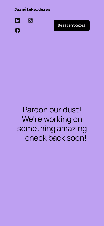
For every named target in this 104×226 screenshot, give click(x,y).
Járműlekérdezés (32, 9)
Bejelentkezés (71, 25)
